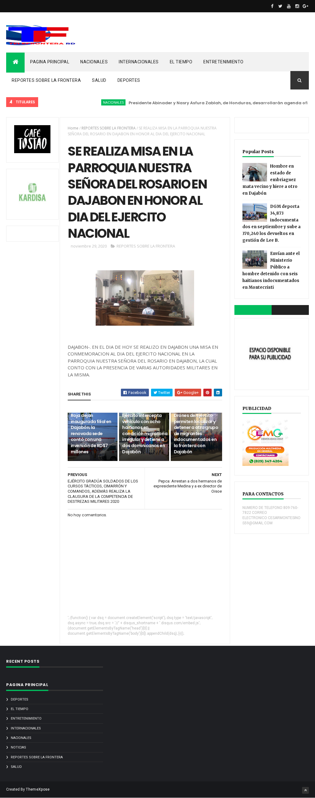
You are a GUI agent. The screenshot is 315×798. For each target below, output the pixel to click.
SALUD (99, 80)
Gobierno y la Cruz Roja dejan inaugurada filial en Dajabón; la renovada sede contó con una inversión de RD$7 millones (91, 430)
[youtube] (288, 6)
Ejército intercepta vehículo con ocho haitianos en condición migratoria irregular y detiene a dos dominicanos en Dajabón (144, 433)
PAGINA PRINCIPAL (49, 61)
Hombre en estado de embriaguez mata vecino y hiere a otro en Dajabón (269, 180)
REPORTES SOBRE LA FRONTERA (46, 80)
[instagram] (297, 6)
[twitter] (280, 6)
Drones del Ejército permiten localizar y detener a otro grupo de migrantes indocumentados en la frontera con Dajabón (196, 433)
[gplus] (305, 6)
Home (73, 128)
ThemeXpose (38, 789)
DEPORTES (129, 80)
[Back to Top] (305, 790)
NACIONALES (94, 61)
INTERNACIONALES (139, 61)
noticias (18, 747)
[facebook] (272, 6)
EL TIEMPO (181, 61)
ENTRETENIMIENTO (223, 61)
